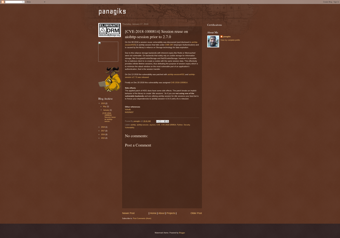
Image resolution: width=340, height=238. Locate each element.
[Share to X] (162, 121)
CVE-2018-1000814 (179, 83)
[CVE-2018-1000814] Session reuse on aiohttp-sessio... (109, 117)
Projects (171, 213)
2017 (103, 131)
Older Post (196, 213)
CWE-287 (169, 45)
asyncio (153, 125)
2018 (103, 127)
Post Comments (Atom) (142, 218)
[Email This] (157, 121)
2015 (103, 138)
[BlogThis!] (160, 121)
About (161, 213)
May (105, 106)
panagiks (112, 11)
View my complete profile (230, 40)
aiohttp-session (142, 125)
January (106, 110)
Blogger (182, 233)
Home (153, 213)
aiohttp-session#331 (176, 74)
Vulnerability (129, 128)
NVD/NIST (129, 112)
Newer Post (128, 213)
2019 (103, 103)
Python (180, 125)
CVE (158, 125)
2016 (103, 134)
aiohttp (133, 125)
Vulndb (128, 109)
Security (187, 125)
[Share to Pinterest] (167, 121)
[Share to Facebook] (165, 121)
